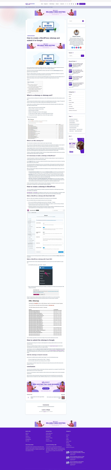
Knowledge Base (28, 439)
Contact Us (27, 436)
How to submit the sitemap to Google (33, 90)
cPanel (70, 98)
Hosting (70, 100)
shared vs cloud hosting (72, 129)
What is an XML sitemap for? (33, 85)
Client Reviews (28, 437)
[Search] (82, 56)
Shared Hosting (48, 434)
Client (70, 96)
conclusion (29, 92)
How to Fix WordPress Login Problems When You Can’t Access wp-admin (78, 77)
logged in (44, 411)
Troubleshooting (71, 108)
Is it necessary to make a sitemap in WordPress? (35, 86)
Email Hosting (48, 436)
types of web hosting (79, 129)
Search (70, 52)
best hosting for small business (73, 119)
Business (70, 94)
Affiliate (27, 434)
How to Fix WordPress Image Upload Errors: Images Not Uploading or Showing (78, 64)
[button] (82, 4)
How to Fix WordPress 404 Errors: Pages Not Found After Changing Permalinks (78, 71)
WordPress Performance (31, 35)
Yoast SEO (35, 192)
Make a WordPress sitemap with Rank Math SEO (35, 88)
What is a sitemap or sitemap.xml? (33, 84)
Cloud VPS (47, 439)
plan (53, 350)
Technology (70, 106)
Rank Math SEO (29, 192)
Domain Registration (49, 433)
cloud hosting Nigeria (72, 122)
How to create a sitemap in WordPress (33, 87)
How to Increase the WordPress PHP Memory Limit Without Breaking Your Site (78, 84)
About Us (27, 433)
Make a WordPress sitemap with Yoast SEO (35, 89)
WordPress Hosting (60, 350)
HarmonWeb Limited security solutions (74, 124)
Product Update (71, 102)
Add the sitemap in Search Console (33, 91)
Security (70, 104)
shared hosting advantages (72, 127)
